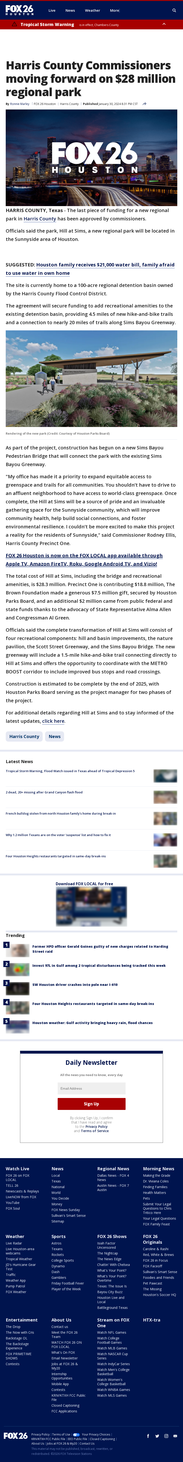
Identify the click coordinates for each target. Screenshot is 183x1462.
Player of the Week (66, 1289)
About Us (61, 1320)
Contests (13, 1364)
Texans (57, 1249)
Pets (146, 1198)
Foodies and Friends (158, 1277)
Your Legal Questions (159, 1218)
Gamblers (58, 1277)
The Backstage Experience (17, 1346)
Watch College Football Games (109, 1340)
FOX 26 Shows (112, 1236)
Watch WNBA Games (113, 1389)
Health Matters (154, 1192)
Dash (55, 1271)
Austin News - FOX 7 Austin (113, 1187)
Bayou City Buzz (109, 1292)
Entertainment (22, 1320)
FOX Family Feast (156, 1224)
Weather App (16, 1280)
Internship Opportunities (61, 1376)
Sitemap (57, 1221)
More (114, 10)
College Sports (62, 1260)
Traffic (11, 1274)
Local (55, 1175)
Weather (15, 1236)
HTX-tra (151, 1320)
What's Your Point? (111, 1270)
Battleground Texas (112, 1307)
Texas (56, 1181)
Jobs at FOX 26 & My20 (64, 1366)
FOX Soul (13, 1208)
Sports (58, 1236)
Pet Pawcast (152, 1283)
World (56, 1192)
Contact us (59, 1326)
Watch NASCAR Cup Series (112, 1356)
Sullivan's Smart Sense (68, 1215)
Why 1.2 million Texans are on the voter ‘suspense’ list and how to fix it (58, 835)
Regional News (113, 1168)
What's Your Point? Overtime (111, 1278)
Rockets (57, 1254)
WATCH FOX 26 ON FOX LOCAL (66, 1344)
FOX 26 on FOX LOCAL (17, 1177)
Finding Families (155, 1187)
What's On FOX (63, 1352)
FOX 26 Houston (45, 104)
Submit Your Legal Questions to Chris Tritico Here (157, 1208)
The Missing (152, 1289)
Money (56, 1204)
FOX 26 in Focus (155, 1260)
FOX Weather (16, 1292)
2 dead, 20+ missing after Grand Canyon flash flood (44, 792)
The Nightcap (107, 1253)
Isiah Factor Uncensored (106, 1245)
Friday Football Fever (67, 1283)
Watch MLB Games (112, 1348)
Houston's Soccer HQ (159, 1294)
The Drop (13, 1326)
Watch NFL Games (111, 1332)
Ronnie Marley (19, 104)
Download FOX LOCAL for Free (84, 883)
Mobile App (60, 1384)
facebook (148, 1436)
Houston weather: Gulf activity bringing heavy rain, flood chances (92, 1022)
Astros (56, 1243)
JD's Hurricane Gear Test (21, 1266)
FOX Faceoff (152, 1266)
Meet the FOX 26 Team (64, 1334)
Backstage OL (16, 1338)
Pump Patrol (15, 1286)
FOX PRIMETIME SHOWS (18, 1356)
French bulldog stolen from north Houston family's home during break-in (61, 813)
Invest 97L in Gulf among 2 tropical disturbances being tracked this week (99, 965)
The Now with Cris (20, 1332)
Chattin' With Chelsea (113, 1264)
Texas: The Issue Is (112, 1286)
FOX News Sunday (65, 1209)
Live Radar (14, 1243)
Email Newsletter (64, 1358)
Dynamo (58, 1266)
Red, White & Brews (158, 1254)
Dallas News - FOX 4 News (113, 1177)
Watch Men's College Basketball (113, 1371)
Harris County (69, 104)
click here (53, 721)
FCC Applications (64, 1411)
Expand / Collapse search (174, 10)
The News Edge (109, 1259)
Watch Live (17, 1168)
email (175, 1436)
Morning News (158, 1168)
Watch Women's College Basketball (111, 1381)
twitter (157, 1436)
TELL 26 (12, 1185)
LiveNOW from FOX (21, 1197)
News (55, 736)
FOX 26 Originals (152, 1239)
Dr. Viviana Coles (156, 1181)
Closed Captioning (65, 1405)
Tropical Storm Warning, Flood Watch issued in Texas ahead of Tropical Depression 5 (70, 771)
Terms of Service (95, 1131)
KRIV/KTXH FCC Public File (68, 1397)
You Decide (60, 1198)
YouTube (13, 1202)
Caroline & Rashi (155, 1249)
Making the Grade (156, 1175)
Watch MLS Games (112, 1395)
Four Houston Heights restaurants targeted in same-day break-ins (56, 856)
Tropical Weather (19, 1259)
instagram (166, 1436)
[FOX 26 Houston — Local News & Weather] (21, 10)
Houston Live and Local (110, 1299)
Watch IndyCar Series (113, 1364)
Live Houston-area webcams (20, 1251)
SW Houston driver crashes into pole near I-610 (74, 984)
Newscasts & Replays (22, 1191)
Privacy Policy (97, 1126)
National (58, 1187)
